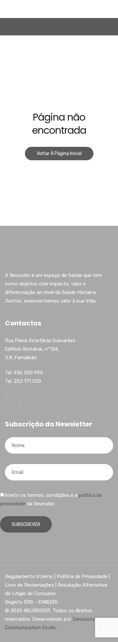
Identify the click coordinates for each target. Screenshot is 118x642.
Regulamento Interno (29, 576)
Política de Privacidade (82, 576)
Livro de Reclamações (29, 585)
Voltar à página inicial (59, 153)
